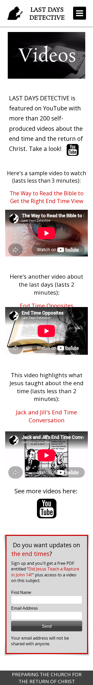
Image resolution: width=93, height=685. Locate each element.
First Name (21, 592)
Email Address (24, 608)
